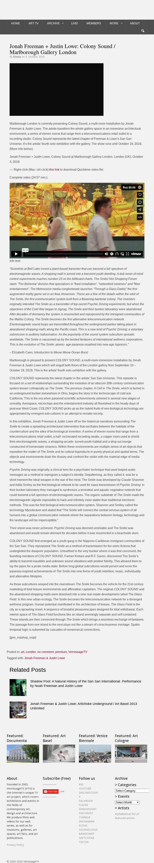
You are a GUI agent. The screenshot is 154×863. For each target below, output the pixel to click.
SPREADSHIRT (88, 809)
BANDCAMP (86, 833)
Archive (53, 23)
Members (94, 23)
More (114, 23)
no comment (45, 651)
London (31, 651)
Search (142, 31)
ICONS (83, 825)
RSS (81, 784)
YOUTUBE (85, 788)
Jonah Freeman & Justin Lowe (44, 658)
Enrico (17, 56)
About (135, 23)
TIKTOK (84, 842)
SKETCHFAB (86, 838)
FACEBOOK (86, 801)
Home (15, 23)
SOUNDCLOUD (88, 829)
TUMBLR (84, 817)
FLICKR (83, 805)
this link (54, 169)
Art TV (33, 23)
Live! (74, 23)
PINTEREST (86, 813)
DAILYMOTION (88, 792)
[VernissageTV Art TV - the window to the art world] (25, 10)
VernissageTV (77, 651)
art (22, 651)
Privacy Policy (15, 845)
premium (61, 651)
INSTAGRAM (87, 821)
